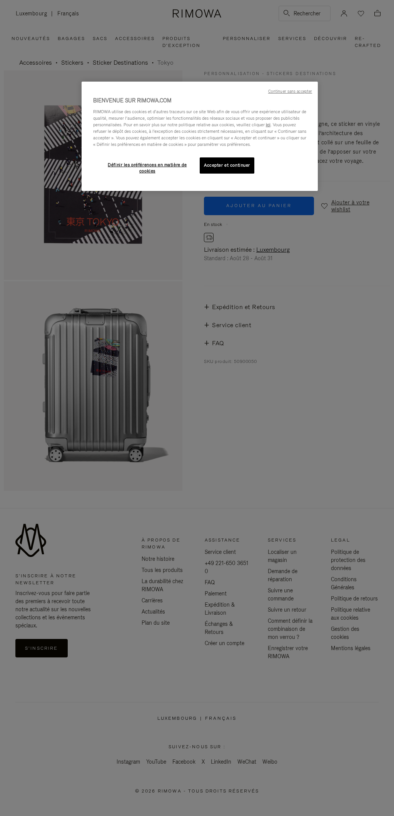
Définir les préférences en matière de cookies (147, 168)
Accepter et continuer (227, 165)
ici (268, 125)
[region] (200, 136)
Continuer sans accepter (290, 91)
